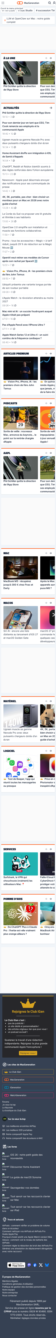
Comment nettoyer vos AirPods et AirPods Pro (23, 1231)
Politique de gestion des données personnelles (24, 1287)
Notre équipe (8, 1289)
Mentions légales (10, 1281)
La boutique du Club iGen (14, 1110)
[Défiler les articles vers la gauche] (47, 58)
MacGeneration (17, 1079)
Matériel (9, 701)
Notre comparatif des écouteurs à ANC (24, 1138)
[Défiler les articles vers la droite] (51, 58)
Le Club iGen (15, 1072)
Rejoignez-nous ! (28, 1053)
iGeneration (15, 1087)
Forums (5, 1102)
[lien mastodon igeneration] (29, 1265)
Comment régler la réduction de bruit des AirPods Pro (27, 1245)
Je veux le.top (9, 1104)
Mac (6, 553)
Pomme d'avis (13, 899)
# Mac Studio (25, 10)
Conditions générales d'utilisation (17, 1284)
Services (9, 849)
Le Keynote (7, 1107)
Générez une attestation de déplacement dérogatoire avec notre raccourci (27, 1250)
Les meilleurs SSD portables (19, 1130)
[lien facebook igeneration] (35, 1265)
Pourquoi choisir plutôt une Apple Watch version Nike (27, 1237)
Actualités (11, 108)
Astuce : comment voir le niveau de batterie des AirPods (24, 1241)
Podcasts (10, 403)
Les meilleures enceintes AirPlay (21, 1126)
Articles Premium (16, 354)
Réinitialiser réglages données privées (28, 1318)
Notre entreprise (10, 1292)
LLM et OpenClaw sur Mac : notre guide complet (28, 20)
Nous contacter (9, 1295)
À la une (9, 58)
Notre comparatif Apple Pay (19, 1134)
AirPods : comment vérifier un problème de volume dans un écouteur (26, 1227)
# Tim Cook (8, 10)
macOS (8, 603)
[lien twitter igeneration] (41, 1265)
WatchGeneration (18, 1095)
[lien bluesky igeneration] (47, 1265)
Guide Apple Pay (10, 1234)
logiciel (9, 751)
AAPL (6, 453)
